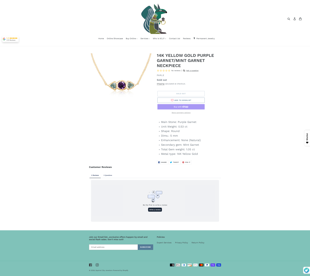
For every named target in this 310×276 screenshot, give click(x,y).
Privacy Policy (181, 242)
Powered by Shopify (120, 270)
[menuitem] (99, 38)
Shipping (160, 84)
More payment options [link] (181, 113)
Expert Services (164, 242)
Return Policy (198, 242)
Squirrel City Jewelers (104, 270)
